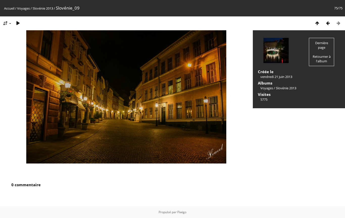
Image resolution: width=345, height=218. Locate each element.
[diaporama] (18, 23)
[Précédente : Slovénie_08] (328, 23)
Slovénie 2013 (43, 8)
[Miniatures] (317, 23)
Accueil (9, 8)
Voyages (23, 8)
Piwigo (181, 212)
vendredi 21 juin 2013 (276, 76)
